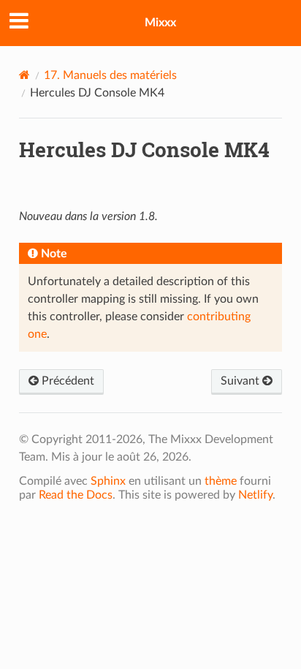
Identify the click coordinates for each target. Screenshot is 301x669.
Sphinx (108, 481)
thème (221, 481)
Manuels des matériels (110, 75)
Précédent (66, 381)
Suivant (241, 381)
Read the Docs (76, 495)
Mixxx (160, 23)
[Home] (24, 75)
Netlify (255, 495)
